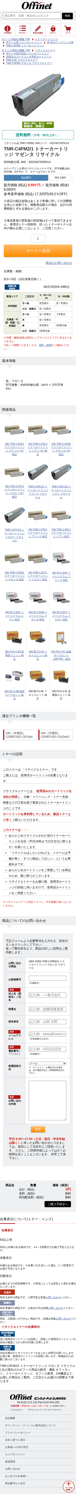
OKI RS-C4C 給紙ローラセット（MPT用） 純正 (61, 655)
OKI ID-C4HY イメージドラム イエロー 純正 (61, 616)
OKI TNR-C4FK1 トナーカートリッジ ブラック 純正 (38, 533)
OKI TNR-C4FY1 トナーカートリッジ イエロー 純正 (38, 576)
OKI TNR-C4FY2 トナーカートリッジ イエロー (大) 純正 (14, 491)
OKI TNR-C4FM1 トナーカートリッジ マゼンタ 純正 (14, 576)
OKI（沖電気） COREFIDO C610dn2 (55, 735)
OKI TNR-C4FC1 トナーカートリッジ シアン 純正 (61, 533)
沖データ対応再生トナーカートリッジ (27, 53)
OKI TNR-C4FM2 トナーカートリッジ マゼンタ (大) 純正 (61, 449)
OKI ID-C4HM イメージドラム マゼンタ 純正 (37, 616)
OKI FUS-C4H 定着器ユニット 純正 (14, 655)
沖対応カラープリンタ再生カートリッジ (29, 56)
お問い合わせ (53, 1297)
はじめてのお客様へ (16, 1476)
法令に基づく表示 (15, 1439)
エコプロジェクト (15, 1454)
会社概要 (10, 1418)
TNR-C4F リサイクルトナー (22, 60)
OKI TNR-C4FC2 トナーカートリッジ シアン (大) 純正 (38, 449)
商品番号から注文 (15, 1483)
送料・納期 (45, 345)
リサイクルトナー (45, 50)
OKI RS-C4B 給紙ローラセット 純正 (14, 695)
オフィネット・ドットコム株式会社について (30, 1425)
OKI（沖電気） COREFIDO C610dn (19, 735)
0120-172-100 (29, 1402)
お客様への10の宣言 (16, 1447)
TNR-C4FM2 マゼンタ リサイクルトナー (29, 63)
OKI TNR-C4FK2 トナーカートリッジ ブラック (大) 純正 (14, 449)
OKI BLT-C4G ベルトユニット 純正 (38, 655)
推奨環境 (10, 1461)
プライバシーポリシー (17, 1432)
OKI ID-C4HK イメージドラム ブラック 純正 (61, 576)
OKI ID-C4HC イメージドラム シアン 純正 (14, 616)
